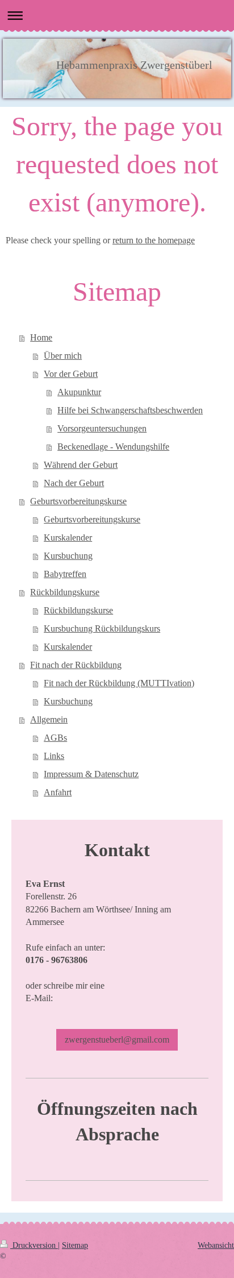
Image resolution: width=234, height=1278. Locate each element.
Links (54, 756)
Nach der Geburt (74, 483)
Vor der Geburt (71, 374)
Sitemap (75, 1245)
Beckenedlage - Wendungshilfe (113, 446)
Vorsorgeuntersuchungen (102, 428)
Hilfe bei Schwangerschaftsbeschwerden (130, 410)
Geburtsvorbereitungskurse (78, 501)
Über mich (63, 355)
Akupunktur (79, 392)
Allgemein (49, 719)
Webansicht (216, 1245)
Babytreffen (65, 574)
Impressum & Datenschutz (91, 774)
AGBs (55, 737)
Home (41, 337)
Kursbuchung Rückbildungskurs (102, 628)
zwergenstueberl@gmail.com (117, 1039)
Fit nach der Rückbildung (76, 665)
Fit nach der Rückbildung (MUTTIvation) (119, 683)
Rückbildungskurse (64, 592)
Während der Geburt (81, 465)
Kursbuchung (68, 556)
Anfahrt (58, 792)
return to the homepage (153, 240)
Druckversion (34, 1245)
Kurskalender (68, 537)
